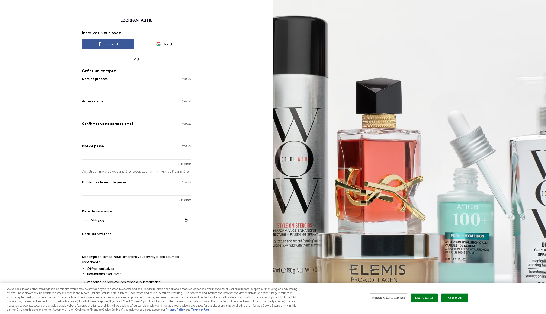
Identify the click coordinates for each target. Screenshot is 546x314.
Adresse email (136, 101)
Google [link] (168, 44)
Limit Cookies (424, 297)
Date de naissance (97, 211)
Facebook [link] (111, 44)
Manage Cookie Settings (388, 297)
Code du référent (96, 234)
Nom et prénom (136, 79)
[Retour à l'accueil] (136, 20)
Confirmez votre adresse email (136, 124)
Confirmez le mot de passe (136, 182)
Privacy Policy (175, 309)
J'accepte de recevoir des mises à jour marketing (123, 282)
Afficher (184, 164)
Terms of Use (200, 309)
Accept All (454, 297)
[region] (273, 298)
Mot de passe (136, 146)
